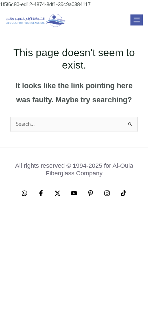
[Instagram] (107, 193)
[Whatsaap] (24, 193)
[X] (57, 193)
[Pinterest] (90, 193)
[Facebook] (41, 193)
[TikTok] (123, 193)
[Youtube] (74, 193)
